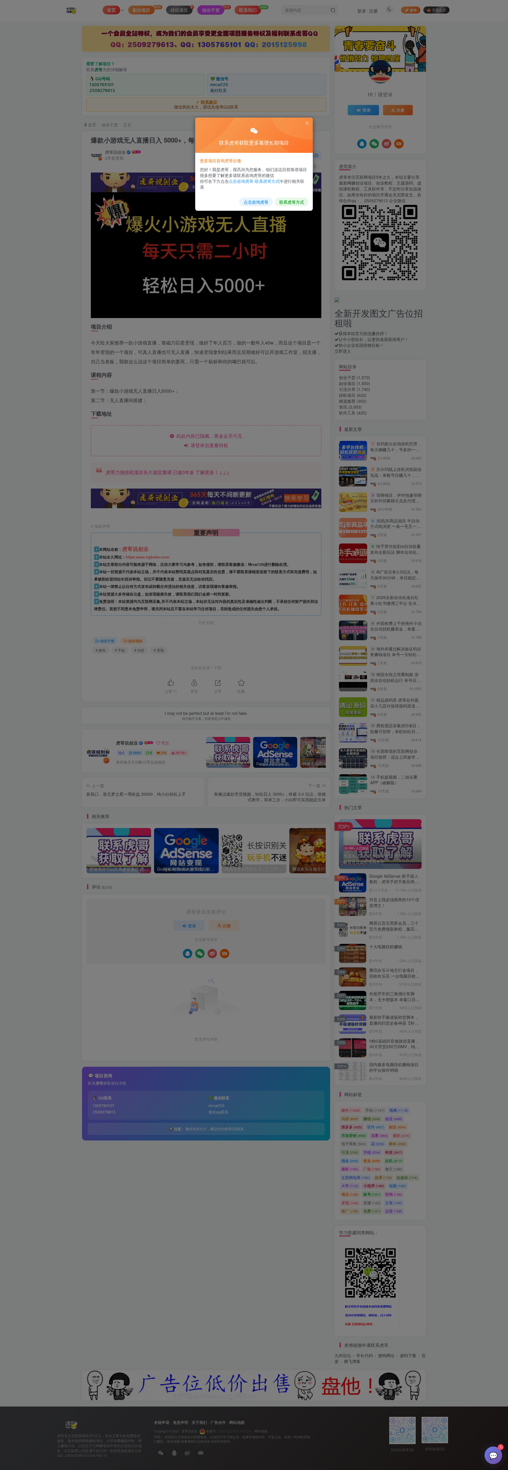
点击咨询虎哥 (256, 202)
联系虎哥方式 (291, 202)
